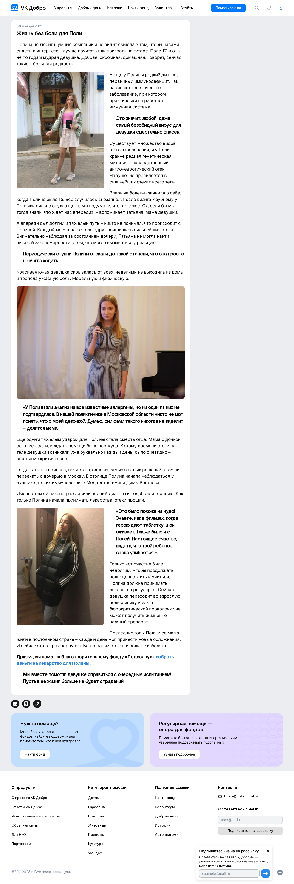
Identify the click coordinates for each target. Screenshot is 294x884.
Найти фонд (165, 798)
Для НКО (18, 834)
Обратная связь (24, 825)
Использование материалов (35, 816)
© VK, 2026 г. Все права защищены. (41, 872)
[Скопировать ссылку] (37, 704)
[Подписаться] (265, 873)
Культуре (96, 844)
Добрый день (166, 816)
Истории (162, 825)
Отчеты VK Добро (26, 807)
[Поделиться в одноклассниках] (26, 704)
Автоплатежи (166, 834)
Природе (96, 834)
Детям (93, 798)
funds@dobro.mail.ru (241, 796)
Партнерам (21, 844)
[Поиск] (258, 8)
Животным (97, 825)
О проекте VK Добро (29, 798)
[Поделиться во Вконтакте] (15, 704)
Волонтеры (165, 807)
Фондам (95, 853)
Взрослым (96, 807)
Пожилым (96, 816)
